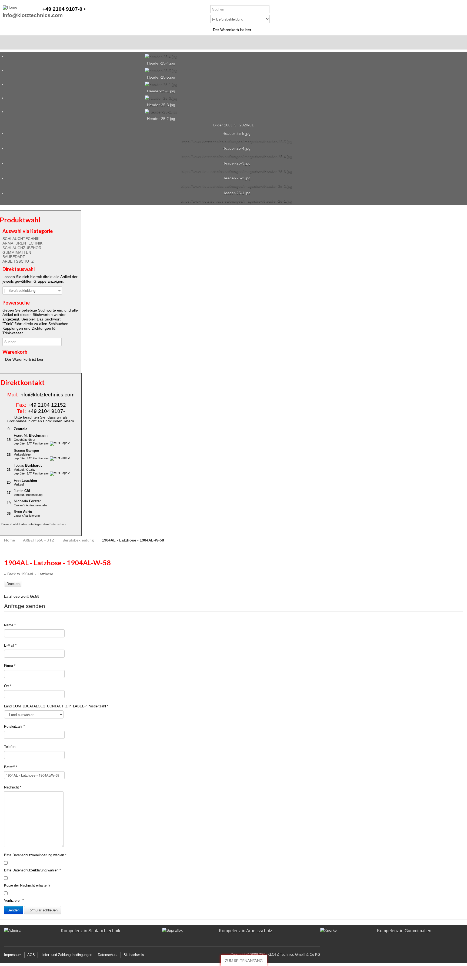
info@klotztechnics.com (33, 15)
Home (9, 540)
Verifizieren (14, 900)
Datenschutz (57, 524)
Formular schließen (43, 909)
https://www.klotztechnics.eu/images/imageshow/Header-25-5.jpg (236, 141)
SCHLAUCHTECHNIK (20, 238)
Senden (13, 909)
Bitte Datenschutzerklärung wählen (32, 870)
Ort (7, 686)
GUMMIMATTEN (16, 252)
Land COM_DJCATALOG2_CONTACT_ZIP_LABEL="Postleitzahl (56, 706)
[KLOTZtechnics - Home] (10, 7)
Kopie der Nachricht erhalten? (27, 885)
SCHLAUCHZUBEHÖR (21, 248)
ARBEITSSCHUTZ (18, 261)
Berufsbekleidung (78, 540)
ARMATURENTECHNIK (22, 243)
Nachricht (12, 787)
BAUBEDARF (13, 257)
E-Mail (10, 645)
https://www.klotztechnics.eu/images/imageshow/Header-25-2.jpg (236, 186)
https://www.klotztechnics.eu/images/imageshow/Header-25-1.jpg (236, 201)
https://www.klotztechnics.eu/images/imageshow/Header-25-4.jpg (236, 156)
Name (10, 625)
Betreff (10, 767)
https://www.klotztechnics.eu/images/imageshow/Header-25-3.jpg (236, 171)
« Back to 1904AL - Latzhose (28, 574)
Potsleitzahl (14, 726)
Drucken (12, 584)
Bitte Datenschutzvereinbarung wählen (35, 855)
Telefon (9, 747)
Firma (9, 666)
